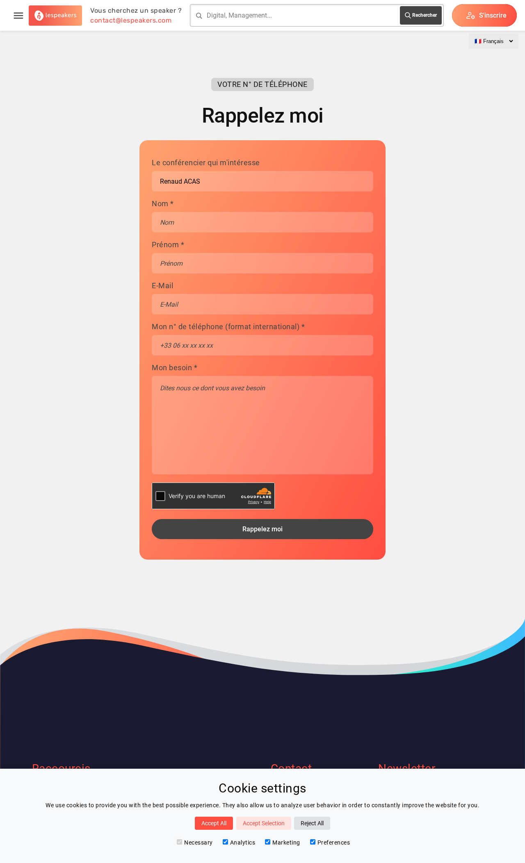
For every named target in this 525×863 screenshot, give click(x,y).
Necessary (198, 842)
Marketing (286, 842)
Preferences (333, 842)
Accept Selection (264, 823)
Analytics (243, 842)
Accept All (213, 823)
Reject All (312, 823)
